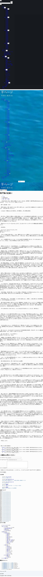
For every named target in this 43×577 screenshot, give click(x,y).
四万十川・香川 (10, 154)
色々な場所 (6, 173)
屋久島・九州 (9, 152)
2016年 (8, 113)
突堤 (8, 175)
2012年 (8, 118)
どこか (8, 149)
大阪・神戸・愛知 (10, 155)
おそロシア (9, 165)
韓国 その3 (4, 451)
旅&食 (5, 146)
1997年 (8, 138)
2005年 (8, 127)
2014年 (8, 116)
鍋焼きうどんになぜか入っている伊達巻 (9, 488)
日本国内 (6, 148)
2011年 (8, 119)
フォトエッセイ (5, 140)
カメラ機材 (4, 176)
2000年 (8, 133)
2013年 (8, 117)
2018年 (8, 111)
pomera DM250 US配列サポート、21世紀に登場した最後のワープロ (14, 480)
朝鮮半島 (8, 172)
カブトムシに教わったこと (7, 477)
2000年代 (6, 121)
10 (8, 506)
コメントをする (3, 467)
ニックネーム (3, 457)
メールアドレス (3, 459)
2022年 (8, 105)
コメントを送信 (3, 472)
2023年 (8, 104)
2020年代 (6, 100)
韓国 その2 (4, 447)
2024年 (8, 103)
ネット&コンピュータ (8, 142)
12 (10, 506)
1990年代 (6, 134)
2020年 (8, 107)
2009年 (8, 123)
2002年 (8, 131)
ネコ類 (8, 174)
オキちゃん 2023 (5, 569)
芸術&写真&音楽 (7, 145)
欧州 (8, 169)
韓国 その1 (4, 449)
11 (9, 506)
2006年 (8, 126)
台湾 (8, 162)
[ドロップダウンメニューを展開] (9, 173)
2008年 (8, 124)
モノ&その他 (7, 144)
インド (8, 167)
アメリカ (8, 163)
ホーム (3, 98)
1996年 (8, 139)
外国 (5, 160)
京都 (8, 153)
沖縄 (8, 151)
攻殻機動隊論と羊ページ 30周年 (7, 565)
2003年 (8, 130)
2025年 (8, 102)
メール (3, 179)
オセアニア (9, 166)
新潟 (8, 156)
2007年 (8, 125)
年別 (3, 99)
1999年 (8, 135)
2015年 (8, 114)
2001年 (8, 132)
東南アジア (9, 161)
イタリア (8, 168)
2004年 (8, 128)
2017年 (8, 112)
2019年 (8, 110)
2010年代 (6, 109)
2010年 (8, 120)
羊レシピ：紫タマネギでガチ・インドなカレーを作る (11, 485)
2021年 (8, 106)
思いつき (4, 141)
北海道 (8, 159)
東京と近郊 (9, 158)
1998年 (8, 137)
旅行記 (3, 147)
